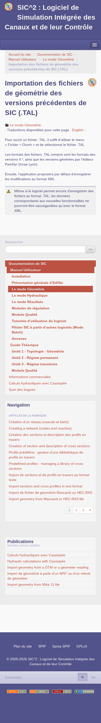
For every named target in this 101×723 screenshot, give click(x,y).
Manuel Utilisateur (23, 59)
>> (90, 249)
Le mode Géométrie (58, 59)
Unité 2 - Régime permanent (35, 358)
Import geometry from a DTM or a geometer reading (47, 567)
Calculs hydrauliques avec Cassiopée (38, 383)
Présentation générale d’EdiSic (37, 283)
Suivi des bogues (22, 390)
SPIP (42, 646)
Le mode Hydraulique (30, 295)
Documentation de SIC (54, 54)
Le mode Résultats (27, 302)
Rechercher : (15, 242)
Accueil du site (20, 54)
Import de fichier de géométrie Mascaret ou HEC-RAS (50, 493)
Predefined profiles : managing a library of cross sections (46, 466)
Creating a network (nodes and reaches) (40, 428)
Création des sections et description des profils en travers (47, 437)
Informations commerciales (30, 377)
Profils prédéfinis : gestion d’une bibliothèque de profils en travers (46, 454)
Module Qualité (24, 315)
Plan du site (23, 646)
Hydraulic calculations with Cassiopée (36, 561)
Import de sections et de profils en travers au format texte (49, 477)
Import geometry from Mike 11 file (33, 584)
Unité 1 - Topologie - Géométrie (38, 351)
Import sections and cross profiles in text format (45, 486)
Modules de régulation (31, 308)
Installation (21, 276)
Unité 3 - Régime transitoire (34, 364)
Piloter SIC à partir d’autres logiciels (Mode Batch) (47, 329)
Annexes (19, 339)
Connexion (13, 677)
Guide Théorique (24, 345)
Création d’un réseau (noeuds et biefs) (39, 422)
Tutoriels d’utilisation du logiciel (39, 321)
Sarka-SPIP (61, 646)
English (77, 130)
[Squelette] (62, 691)
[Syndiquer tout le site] (39, 691)
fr (82, 677)
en (94, 677)
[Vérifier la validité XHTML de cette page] (16, 691)
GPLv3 (81, 646)
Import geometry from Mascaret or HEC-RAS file (46, 499)
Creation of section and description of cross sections (49, 446)
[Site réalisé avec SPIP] (84, 691)
